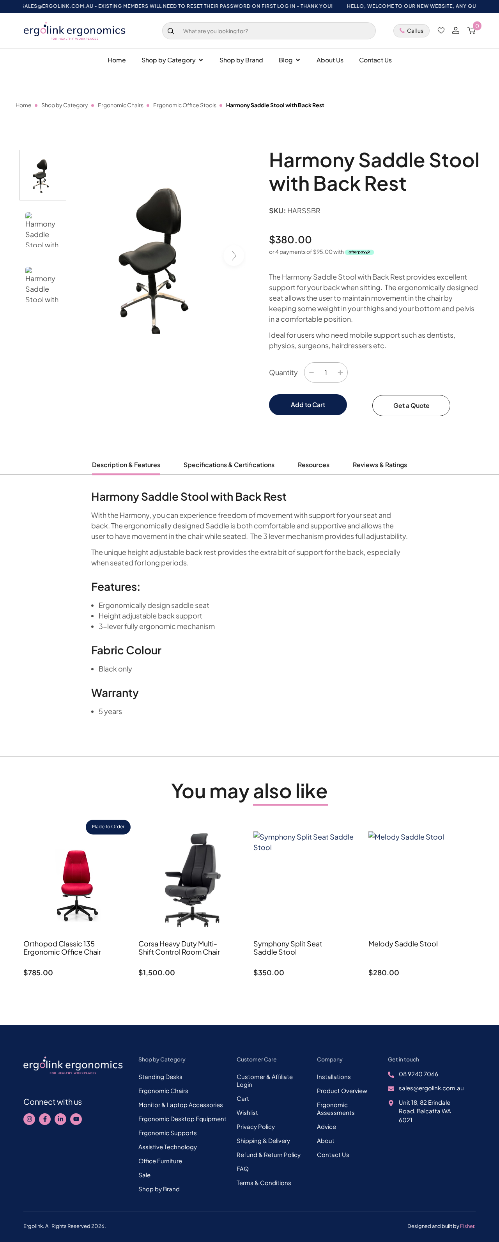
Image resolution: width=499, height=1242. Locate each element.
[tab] (126, 467)
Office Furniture (160, 1160)
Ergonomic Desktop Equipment (182, 1118)
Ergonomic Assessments (336, 1108)
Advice (326, 1126)
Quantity (283, 372)
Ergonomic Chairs (120, 104)
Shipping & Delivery (263, 1140)
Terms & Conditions (264, 1182)
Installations (334, 1076)
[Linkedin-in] (60, 1119)
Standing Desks (160, 1076)
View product (77, 993)
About (325, 1140)
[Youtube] (76, 1119)
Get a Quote (411, 405)
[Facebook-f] (45, 1119)
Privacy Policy (256, 1126)
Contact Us (333, 1154)
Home (24, 104)
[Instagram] (29, 1119)
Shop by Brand (159, 1188)
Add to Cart (308, 404)
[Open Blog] (298, 60)
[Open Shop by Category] (201, 60)
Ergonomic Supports (167, 1132)
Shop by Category (64, 104)
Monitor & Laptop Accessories (180, 1104)
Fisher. (468, 1226)
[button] (236, 257)
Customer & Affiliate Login (265, 1080)
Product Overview (342, 1090)
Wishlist (247, 1112)
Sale (144, 1174)
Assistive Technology (167, 1146)
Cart (243, 1098)
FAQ (243, 1168)
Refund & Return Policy (269, 1154)
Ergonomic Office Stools (184, 104)
